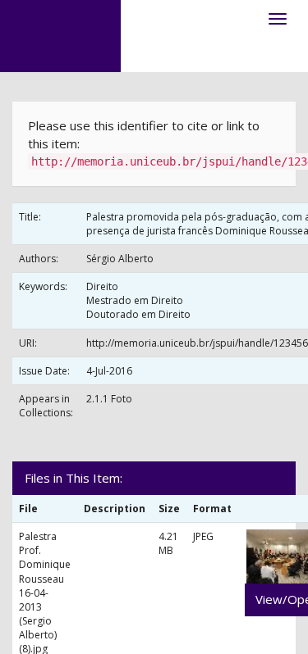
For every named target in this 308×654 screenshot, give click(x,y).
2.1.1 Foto (109, 399)
